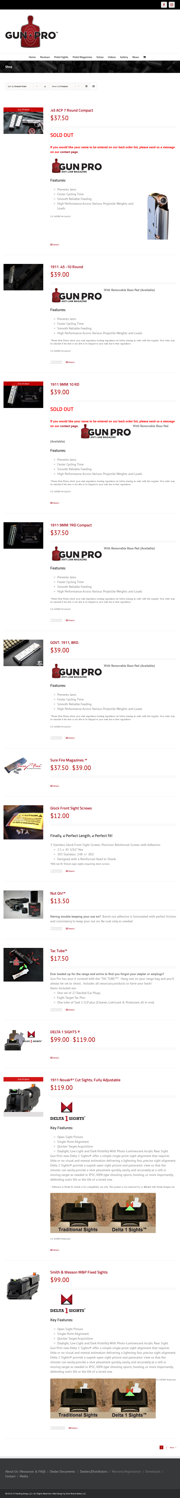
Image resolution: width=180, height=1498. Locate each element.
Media (24, 1476)
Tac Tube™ (58, 951)
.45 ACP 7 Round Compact (71, 110)
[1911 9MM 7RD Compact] (23, 535)
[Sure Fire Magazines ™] (23, 768)
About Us (11, 1471)
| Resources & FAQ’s (32, 1471)
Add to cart (57, 362)
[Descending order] (44, 86)
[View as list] (93, 86)
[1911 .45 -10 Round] (23, 277)
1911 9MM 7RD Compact (71, 525)
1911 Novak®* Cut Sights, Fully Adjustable (85, 1080)
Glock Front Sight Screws (71, 808)
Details (56, 244)
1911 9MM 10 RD (64, 384)
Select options (59, 1428)
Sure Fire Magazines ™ (68, 760)
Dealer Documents (62, 1471)
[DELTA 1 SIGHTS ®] (23, 1039)
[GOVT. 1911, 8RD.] (23, 653)
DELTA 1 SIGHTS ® (65, 1032)
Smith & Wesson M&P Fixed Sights (79, 1272)
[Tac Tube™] (23, 965)
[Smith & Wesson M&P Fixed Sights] (23, 1284)
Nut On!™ (58, 893)
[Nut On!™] (23, 904)
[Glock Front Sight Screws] (23, 822)
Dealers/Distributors (94, 1471)
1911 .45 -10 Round (66, 267)
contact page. (69, 152)
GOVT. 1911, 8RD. (64, 642)
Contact (10, 1476)
